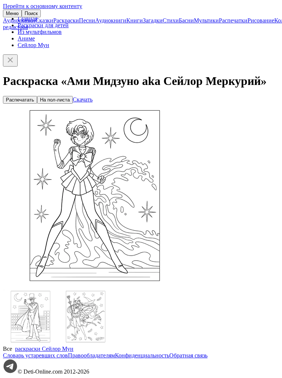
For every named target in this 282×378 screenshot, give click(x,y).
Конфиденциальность (142, 355)
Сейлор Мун (33, 45)
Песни (87, 20)
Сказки (44, 20)
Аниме (26, 38)
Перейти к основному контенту (42, 6)
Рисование (260, 20)
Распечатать (20, 100)
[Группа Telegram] (10, 371)
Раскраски (66, 20)
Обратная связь (188, 355)
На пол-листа (55, 100)
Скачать (83, 99)
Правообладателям (91, 355)
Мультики (206, 20)
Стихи (171, 20)
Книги (134, 20)
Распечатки (233, 20)
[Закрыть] (10, 60)
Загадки (153, 20)
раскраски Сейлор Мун (44, 349)
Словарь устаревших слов (35, 355)
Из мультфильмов (40, 32)
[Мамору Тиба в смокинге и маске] (30, 342)
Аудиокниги (110, 20)
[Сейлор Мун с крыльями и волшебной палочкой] (85, 342)
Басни (186, 20)
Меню (12, 13)
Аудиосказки (19, 20)
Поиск (31, 13)
